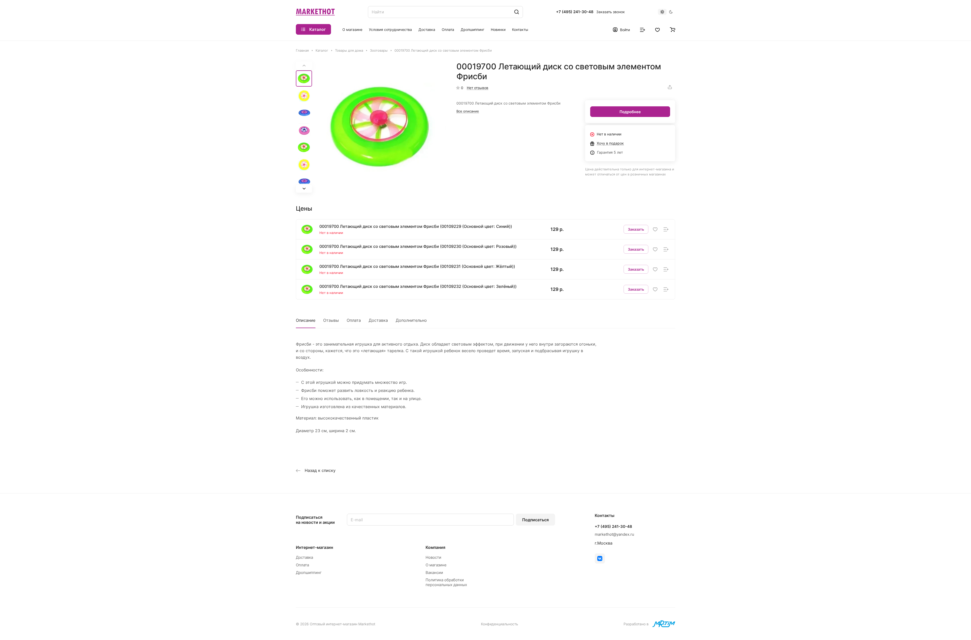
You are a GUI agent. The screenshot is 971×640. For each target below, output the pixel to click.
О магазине (436, 565)
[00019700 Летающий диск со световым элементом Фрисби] (380, 127)
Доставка (378, 320)
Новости (433, 557)
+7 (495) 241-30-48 (574, 12)
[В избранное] (655, 229)
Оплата (354, 320)
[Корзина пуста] (672, 29)
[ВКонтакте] (600, 558)
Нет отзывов (477, 88)
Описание (305, 320)
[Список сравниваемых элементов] (642, 29)
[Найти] (516, 12)
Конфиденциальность (499, 624)
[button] (304, 189)
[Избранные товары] (657, 29)
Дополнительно (411, 320)
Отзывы (331, 320)
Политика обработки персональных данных (446, 582)
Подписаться (535, 519)
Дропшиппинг (309, 572)
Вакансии (434, 572)
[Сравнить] (666, 229)
